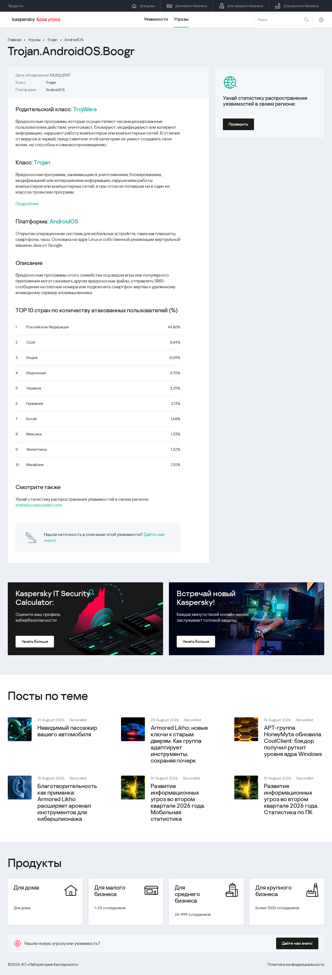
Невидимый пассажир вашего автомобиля (67, 731)
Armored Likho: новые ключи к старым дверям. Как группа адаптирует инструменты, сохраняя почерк (179, 744)
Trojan (52, 39)
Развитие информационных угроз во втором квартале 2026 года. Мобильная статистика (178, 802)
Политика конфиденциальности (296, 964)
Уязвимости (156, 19)
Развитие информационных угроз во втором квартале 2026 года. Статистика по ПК (291, 799)
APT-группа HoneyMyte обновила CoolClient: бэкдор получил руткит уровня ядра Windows (293, 740)
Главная (14, 39)
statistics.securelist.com (39, 505)
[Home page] (37, 19)
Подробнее (27, 203)
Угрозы (181, 19)
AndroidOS (73, 39)
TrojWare (85, 109)
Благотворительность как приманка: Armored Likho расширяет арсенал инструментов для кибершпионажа (67, 802)
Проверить (238, 124)
